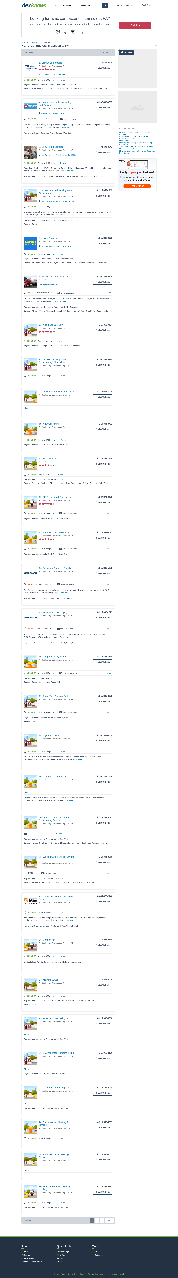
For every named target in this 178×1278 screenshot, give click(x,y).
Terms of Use (111, 1274)
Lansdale (34, 42)
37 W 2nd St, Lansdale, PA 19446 (54, 113)
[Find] (105, 5)
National (60, 1258)
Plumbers (74, 536)
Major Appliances (126, 138)
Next (109, 1220)
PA (28, 42)
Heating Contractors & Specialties (134, 132)
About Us (25, 1252)
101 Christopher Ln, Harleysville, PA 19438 (57, 246)
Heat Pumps (124, 140)
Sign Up (129, 5)
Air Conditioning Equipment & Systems (136, 147)
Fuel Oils (74, 328)
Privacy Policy (60, 1274)
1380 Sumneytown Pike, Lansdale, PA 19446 (58, 155)
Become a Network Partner (31, 1262)
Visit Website (104, 68)
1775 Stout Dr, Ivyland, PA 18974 (54, 75)
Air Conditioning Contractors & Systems (54, 66)
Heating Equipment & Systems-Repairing (137, 151)
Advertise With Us (28, 1258)
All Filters (29, 53)
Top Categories (97, 1255)
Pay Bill (60, 1262)
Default (108, 53)
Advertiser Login (63, 1252)
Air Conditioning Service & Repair (133, 136)
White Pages (61, 1255)
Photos (62, 80)
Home (23, 42)
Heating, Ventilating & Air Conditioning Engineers (135, 144)
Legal (122, 1274)
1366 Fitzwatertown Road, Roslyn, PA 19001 (58, 201)
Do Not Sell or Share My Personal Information (86, 1274)
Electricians (124, 153)
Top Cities (96, 1252)
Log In (119, 5)
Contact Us (25, 1255)
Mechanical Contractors (129, 149)
